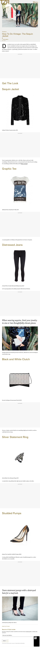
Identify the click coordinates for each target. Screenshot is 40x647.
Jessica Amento (5, 39)
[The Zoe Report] (4, 2)
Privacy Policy (22, 643)
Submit (4, 640)
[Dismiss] (38, 637)
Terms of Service (18, 643)
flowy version (24, 163)
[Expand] (35, 637)
